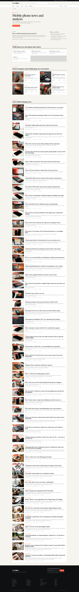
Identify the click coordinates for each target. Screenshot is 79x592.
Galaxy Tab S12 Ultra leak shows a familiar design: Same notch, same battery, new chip (45, 284)
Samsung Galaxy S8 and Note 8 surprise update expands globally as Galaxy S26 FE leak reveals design (45, 152)
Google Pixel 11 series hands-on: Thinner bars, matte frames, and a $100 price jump (44, 427)
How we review (62, 0)
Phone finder (28, 580)
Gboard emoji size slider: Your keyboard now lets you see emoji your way (42, 240)
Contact (42, 585)
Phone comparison (28, 581)
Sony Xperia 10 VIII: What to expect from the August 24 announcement (42, 187)
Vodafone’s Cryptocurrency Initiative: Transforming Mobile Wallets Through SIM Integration (45, 555)
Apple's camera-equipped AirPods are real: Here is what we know (41, 275)
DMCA (55, 582)
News (13, 586)
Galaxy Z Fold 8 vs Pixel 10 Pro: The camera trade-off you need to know (42, 161)
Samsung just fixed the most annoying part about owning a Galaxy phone (43, 249)
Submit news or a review (44, 582)
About (66, 0)
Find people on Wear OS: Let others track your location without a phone (42, 310)
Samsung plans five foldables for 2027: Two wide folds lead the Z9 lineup (42, 319)
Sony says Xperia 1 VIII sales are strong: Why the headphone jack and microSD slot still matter (44, 391)
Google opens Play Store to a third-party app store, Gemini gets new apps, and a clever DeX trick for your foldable (44, 447)
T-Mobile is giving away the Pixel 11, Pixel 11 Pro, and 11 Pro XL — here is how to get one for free (45, 437)
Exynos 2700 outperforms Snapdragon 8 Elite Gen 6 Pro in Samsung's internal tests (44, 115)
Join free (61, 570)
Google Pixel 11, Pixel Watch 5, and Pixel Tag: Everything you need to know (43, 465)
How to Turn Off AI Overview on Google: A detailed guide (39, 482)
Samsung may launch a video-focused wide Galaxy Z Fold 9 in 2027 (41, 302)
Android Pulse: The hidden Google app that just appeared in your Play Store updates (43, 134)
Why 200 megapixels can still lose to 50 (58, 75)
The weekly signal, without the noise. (53, 568)
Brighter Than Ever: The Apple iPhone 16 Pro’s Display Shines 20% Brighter (44, 499)
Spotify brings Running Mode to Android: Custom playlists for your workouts (44, 266)
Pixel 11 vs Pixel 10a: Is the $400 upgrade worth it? (37, 374)
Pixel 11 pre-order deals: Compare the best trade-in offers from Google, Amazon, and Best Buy (44, 417)
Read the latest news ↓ (16, 25)
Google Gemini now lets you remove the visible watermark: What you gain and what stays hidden (44, 337)
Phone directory (14, 580)
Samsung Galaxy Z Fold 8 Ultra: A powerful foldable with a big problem (42, 346)
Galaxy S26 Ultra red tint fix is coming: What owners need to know (41, 170)
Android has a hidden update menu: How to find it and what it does (41, 125)
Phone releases (14, 581)
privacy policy (56, 572)
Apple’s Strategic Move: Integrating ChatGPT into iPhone (39, 491)
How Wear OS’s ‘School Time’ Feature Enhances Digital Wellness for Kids (43, 508)
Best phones (14, 585)
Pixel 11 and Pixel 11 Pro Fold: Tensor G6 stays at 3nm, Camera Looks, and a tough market (44, 355)
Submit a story (56, 0)
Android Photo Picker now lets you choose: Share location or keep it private (43, 178)
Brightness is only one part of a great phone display (58, 87)
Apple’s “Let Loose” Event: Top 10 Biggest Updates (37, 526)
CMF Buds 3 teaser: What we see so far (34, 293)
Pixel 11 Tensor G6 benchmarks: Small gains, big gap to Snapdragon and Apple (44, 195)
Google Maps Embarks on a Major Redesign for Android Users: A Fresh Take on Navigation (44, 535)
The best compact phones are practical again (30, 75)
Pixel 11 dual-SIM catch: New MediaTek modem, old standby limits (41, 204)
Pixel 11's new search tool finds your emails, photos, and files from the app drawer (45, 257)
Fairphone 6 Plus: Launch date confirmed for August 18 (38, 365)
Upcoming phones (14, 582)
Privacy (55, 580)
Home (13, 8)
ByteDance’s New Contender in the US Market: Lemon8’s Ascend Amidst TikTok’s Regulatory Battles (45, 545)
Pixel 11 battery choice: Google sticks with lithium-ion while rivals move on (43, 400)
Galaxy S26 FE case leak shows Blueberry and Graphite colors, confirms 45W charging (44, 213)
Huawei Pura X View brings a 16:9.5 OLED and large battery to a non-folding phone (44, 231)
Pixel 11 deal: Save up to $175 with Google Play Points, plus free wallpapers (43, 382)
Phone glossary (28, 582)
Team (41, 581)
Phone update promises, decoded (30, 87)
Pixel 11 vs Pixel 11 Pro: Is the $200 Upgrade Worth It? (38, 457)
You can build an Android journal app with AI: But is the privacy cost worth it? (44, 107)
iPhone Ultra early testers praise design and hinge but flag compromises (42, 144)
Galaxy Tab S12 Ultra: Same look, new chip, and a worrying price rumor (42, 222)
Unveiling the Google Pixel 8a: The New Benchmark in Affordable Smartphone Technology (44, 517)
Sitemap (56, 585)
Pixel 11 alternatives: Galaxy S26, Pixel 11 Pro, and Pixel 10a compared (42, 328)
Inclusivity (56, 581)
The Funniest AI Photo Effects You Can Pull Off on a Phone (39, 473)
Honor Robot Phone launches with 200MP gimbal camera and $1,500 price (43, 408)
